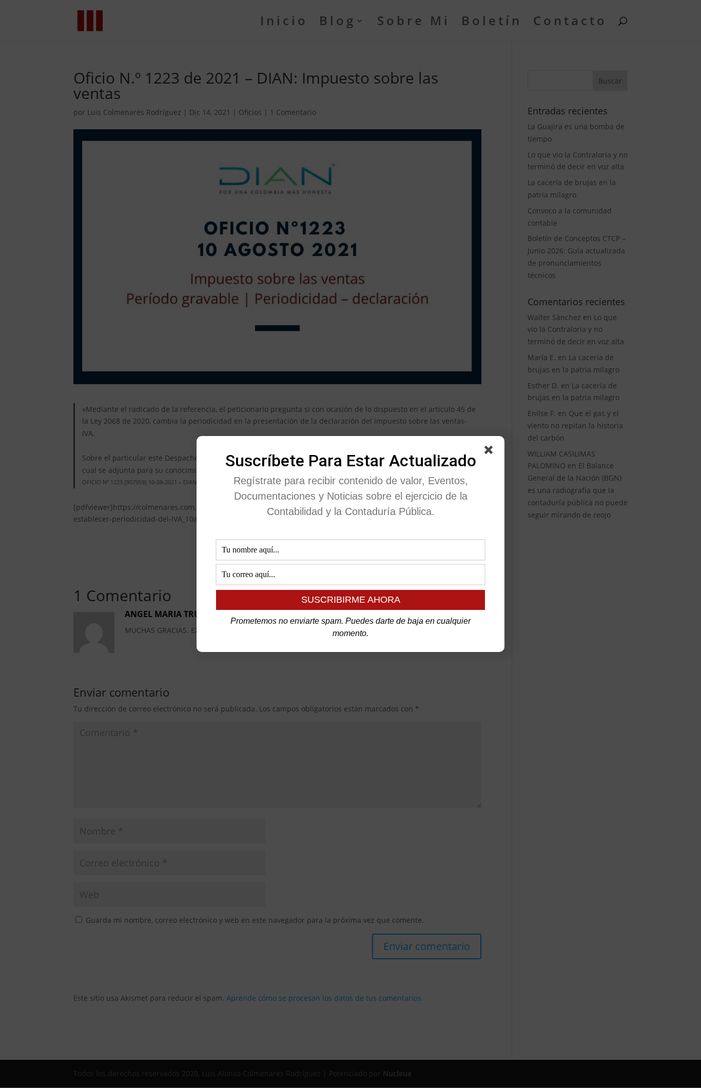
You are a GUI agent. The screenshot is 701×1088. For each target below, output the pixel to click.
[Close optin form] (490, 452)
